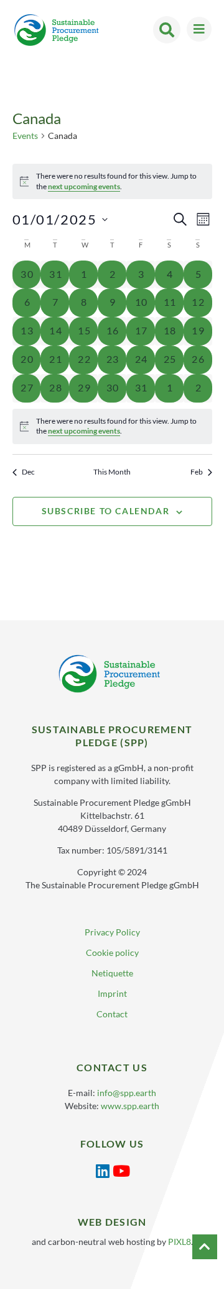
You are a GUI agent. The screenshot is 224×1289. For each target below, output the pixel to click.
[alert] (112, 426)
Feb (196, 471)
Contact (112, 1014)
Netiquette (112, 973)
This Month (112, 471)
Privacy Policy (112, 932)
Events (25, 135)
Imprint (112, 993)
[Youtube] (121, 1171)
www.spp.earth (130, 1105)
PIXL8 (179, 1241)
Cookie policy (112, 952)
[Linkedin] (103, 1171)
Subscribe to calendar (106, 511)
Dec (28, 471)
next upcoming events (84, 186)
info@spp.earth (126, 1092)
